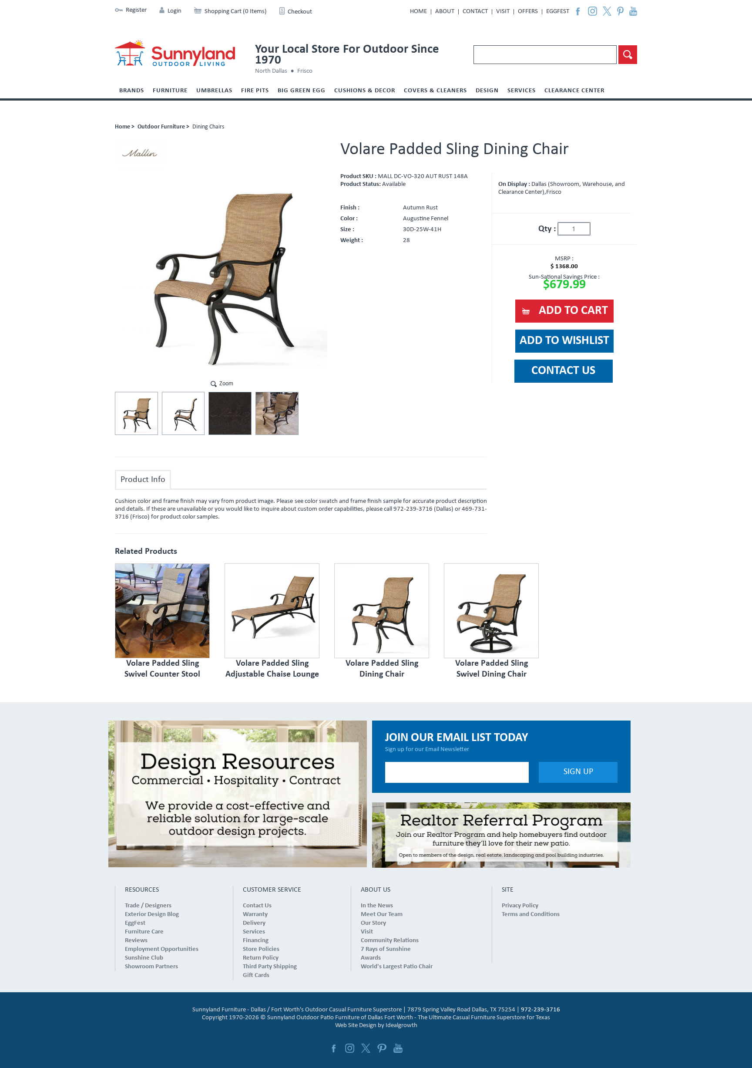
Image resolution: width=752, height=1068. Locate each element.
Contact (475, 11)
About (444, 11)
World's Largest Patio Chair (397, 967)
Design (487, 91)
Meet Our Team (382, 914)
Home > (124, 127)
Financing (256, 940)
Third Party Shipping (270, 967)
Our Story (373, 923)
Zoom (226, 384)
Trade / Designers (148, 906)
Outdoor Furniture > (163, 127)
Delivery (254, 923)
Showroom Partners (151, 967)
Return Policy (261, 958)
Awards (371, 958)
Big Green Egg (302, 91)
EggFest (557, 11)
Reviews (136, 940)
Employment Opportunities (161, 949)
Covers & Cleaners (435, 91)
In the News (377, 906)
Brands (131, 91)
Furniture (170, 91)
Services (521, 91)
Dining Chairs (208, 127)
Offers (528, 11)
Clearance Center (574, 91)
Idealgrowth (401, 1025)
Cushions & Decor (364, 91)
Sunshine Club (144, 958)
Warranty (255, 914)
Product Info (143, 479)
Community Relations (390, 940)
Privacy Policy (520, 906)
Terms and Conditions (531, 914)
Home (418, 11)
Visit (503, 11)
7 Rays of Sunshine (386, 949)
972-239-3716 (540, 1010)
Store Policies (261, 949)
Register (136, 10)
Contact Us (257, 906)
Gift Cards (256, 975)
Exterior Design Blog (152, 914)
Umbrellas (214, 91)
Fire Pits (255, 91)
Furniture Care (144, 932)
